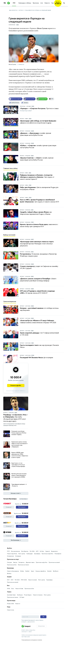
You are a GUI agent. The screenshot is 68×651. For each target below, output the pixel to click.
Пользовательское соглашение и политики (32, 640)
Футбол (21, 10)
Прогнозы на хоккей (54, 562)
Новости (17, 603)
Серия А (47, 551)
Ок (43, 616)
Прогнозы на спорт (13, 559)
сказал (46, 74)
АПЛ (37, 551)
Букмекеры (10, 568)
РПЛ (8, 551)
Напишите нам (41, 626)
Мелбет (27, 571)
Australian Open (11, 595)
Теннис (9, 592)
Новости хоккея (32, 580)
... (61, 5)
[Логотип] (8, 3)
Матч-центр (21, 553)
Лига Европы (24, 551)
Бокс (12, 588)
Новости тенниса (37, 595)
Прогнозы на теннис (23, 565)
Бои (8, 585)
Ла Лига (42, 551)
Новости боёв (19, 588)
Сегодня (9, 562)
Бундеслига (54, 551)
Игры (8, 607)
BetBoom (55, 571)
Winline (22, 571)
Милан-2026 (10, 603)
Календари (29, 553)
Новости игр (10, 610)
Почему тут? (9, 507)
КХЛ (8, 580)
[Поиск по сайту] (65, 3)
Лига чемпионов (15, 551)
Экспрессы (21, 562)
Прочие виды (11, 600)
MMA (8, 588)
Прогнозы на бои (12, 565)
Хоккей (9, 577)
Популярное (57, 553)
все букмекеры (24, 499)
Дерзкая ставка (30, 562)
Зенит (32, 571)
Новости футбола (12, 553)
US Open (21, 597)
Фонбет (49, 571)
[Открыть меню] (4, 3)
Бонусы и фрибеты (41, 571)
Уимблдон (20, 595)
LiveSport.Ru (14, 10)
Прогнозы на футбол (47, 553)
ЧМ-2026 (32, 551)
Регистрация (22, 507)
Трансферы (37, 553)
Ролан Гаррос (28, 595)
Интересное (10, 556)
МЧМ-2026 (24, 580)
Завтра (15, 562)
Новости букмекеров (13, 571)
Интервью (18, 556)
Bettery (9, 573)
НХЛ (12, 580)
